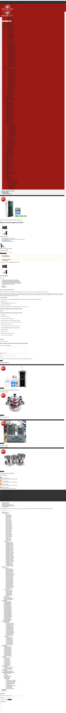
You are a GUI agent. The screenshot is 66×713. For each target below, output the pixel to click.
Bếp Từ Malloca (11, 31)
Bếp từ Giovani (11, 25)
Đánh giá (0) (4, 286)
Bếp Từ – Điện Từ (7, 13)
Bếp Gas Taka (10, 95)
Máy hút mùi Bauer (9, 103)
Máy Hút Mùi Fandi (9, 107)
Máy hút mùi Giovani (9, 109)
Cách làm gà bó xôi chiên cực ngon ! (8, 283)
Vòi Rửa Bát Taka (11, 144)
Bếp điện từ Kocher (11, 55)
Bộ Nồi (7, 174)
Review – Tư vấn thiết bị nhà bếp (8, 190)
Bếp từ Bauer (10, 16)
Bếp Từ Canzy (10, 18)
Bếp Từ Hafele (11, 27)
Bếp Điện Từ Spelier (11, 60)
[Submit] (2, 22)
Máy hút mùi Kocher (9, 111)
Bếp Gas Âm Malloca (12, 82)
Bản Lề (9, 179)
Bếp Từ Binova (11, 17)
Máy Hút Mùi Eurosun (10, 106)
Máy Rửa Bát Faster (9, 152)
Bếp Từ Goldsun (11, 24)
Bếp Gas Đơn (6, 596)
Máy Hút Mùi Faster (9, 108)
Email (1, 356)
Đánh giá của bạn (3, 345)
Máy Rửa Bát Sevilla (9, 154)
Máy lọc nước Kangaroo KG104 (7, 289)
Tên (1, 354)
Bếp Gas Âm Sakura (11, 85)
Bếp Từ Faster (10, 23)
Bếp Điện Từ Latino (11, 56)
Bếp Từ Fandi (10, 22)
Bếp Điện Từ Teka (11, 63)
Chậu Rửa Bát (8, 122)
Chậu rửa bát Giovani (12, 130)
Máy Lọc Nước (7, 166)
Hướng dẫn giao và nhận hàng (6, 259)
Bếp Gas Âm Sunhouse (12, 86)
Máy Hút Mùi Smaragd (10, 113)
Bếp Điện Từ (8, 41)
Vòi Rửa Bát (8, 136)
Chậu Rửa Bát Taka (11, 135)
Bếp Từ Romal (10, 32)
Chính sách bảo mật (5, 496)
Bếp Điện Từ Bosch (11, 44)
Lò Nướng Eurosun (9, 162)
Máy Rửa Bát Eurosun (10, 150)
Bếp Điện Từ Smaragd (12, 58)
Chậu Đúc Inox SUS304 (12, 124)
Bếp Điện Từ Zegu (11, 65)
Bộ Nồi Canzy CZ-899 (4, 445)
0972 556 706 (10, 241)
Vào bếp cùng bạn (5, 192)
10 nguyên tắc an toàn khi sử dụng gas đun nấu (10, 279)
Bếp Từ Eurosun (11, 21)
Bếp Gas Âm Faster (11, 77)
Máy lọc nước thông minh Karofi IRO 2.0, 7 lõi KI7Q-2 (9, 389)
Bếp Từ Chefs (10, 20)
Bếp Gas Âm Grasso (11, 79)
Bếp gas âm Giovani (11, 78)
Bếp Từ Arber (10, 15)
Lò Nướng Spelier (9, 164)
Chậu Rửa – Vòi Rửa (7, 121)
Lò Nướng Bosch (9, 158)
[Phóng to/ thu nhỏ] (1, 703)
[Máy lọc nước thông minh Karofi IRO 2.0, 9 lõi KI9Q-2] (4, 234)
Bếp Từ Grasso (11, 26)
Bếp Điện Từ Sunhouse (12, 61)
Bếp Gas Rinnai (11, 93)
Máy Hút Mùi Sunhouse (10, 116)
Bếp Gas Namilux (11, 91)
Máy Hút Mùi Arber (9, 102)
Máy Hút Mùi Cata (9, 105)
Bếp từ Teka (10, 38)
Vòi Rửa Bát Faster (11, 140)
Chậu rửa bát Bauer (11, 123)
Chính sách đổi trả (5, 500)
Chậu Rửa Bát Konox (12, 131)
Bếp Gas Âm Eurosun (12, 75)
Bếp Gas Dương (9, 89)
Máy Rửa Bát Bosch (9, 147)
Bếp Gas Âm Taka (11, 87)
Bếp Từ (7, 14)
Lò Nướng (6, 157)
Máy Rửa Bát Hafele (10, 153)
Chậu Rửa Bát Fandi (11, 128)
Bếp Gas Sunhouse (11, 94)
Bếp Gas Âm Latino (11, 80)
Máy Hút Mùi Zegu (9, 119)
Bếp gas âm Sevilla (11, 84)
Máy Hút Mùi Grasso (10, 110)
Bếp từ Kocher (11, 29)
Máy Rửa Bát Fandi (9, 151)
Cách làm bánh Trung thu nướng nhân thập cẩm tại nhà (11, 282)
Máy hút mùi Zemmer (10, 120)
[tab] (33, 285)
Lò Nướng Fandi (9, 163)
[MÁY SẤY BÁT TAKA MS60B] (4, 229)
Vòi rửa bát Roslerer (11, 145)
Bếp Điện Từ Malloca (12, 57)
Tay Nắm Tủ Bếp (11, 186)
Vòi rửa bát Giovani (11, 141)
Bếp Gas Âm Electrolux (12, 74)
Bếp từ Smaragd (11, 34)
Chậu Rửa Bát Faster (12, 129)
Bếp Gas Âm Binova (11, 70)
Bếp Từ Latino (10, 30)
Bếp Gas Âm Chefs (11, 73)
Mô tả (3, 285)
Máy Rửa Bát (6, 146)
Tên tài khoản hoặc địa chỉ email (6, 695)
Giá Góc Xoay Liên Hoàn (12, 182)
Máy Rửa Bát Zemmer (10, 156)
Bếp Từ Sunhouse (11, 36)
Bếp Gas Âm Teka (11, 88)
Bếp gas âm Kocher (11, 81)
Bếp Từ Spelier (11, 35)
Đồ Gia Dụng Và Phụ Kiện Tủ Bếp (10, 172)
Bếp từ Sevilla (10, 33)
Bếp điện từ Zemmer (12, 66)
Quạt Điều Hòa (9, 177)
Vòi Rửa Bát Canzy (11, 138)
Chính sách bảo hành (5, 497)
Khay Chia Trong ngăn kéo (13, 185)
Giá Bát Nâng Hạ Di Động (12, 180)
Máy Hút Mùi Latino (9, 112)
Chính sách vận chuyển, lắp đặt (7, 498)
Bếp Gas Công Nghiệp (10, 100)
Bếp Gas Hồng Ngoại (10, 98)
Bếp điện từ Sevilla (11, 59)
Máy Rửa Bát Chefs (9, 149)
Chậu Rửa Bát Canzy (12, 125)
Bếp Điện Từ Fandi (11, 50)
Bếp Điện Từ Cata (11, 46)
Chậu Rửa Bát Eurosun (12, 127)
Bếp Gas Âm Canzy (11, 72)
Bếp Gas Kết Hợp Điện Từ (11, 99)
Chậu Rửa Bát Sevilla (12, 133)
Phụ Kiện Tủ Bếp (9, 178)
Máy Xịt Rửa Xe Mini (10, 176)
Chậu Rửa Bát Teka (11, 134)
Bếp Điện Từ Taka (11, 62)
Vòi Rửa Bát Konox (9, 642)
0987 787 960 (8, 240)
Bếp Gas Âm (8, 68)
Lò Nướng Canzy (9, 159)
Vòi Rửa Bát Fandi (11, 139)
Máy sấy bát (8, 175)
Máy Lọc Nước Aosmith (10, 167)
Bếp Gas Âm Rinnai (11, 83)
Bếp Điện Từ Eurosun (12, 48)
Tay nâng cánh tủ (11, 187)
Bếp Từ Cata (10, 19)
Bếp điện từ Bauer (11, 43)
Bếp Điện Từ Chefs (11, 47)
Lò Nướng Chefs (9, 161)
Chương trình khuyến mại (7, 193)
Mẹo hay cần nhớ (5, 191)
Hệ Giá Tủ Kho (11, 184)
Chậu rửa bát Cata (11, 126)
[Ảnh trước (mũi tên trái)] (0, 704)
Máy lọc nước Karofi (10, 168)
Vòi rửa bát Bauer (11, 137)
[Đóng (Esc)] (0, 703)
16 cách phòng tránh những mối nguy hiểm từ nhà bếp (11, 281)
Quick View (2, 388)
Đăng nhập (9, 699)
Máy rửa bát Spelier (9, 155)
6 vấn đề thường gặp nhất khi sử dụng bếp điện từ (11, 280)
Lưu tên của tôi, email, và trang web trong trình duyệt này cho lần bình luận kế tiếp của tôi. (17, 358)
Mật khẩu (2, 697)
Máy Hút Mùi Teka (9, 118)
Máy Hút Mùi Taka (9, 117)
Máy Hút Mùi (6, 101)
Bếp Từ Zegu (10, 39)
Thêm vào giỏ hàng (3, 253)
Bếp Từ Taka (10, 37)
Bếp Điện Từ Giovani (10, 552)
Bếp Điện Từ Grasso (10, 553)
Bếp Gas (5, 67)
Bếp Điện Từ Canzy (11, 45)
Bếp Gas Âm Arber (11, 69)
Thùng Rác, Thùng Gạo (10, 688)
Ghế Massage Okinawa (10, 171)
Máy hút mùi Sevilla (9, 114)
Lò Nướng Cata (9, 160)
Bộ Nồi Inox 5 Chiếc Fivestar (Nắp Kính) (7, 473)
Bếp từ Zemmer (11, 40)
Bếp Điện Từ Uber (11, 64)
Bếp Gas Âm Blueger (12, 71)
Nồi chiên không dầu (9, 173)
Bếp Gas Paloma (11, 92)
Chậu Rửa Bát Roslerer (12, 132)
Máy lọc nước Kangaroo (10, 169)
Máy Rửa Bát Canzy (9, 148)
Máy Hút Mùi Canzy (9, 104)
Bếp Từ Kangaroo (11, 28)
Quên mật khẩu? (3, 701)
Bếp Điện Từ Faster (11, 51)
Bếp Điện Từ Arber (11, 42)
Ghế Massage (6, 170)
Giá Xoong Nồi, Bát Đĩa (12, 183)
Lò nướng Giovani (9, 165)
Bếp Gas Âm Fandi (11, 76)
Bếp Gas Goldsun (11, 90)
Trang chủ (2, 219)
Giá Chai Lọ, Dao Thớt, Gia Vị (13, 181)
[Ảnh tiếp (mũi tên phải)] (1, 704)
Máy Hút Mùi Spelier (10, 115)
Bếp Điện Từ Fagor (11, 49)
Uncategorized (11, 262)
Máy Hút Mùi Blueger (8, 603)
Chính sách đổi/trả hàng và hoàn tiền (8, 499)
